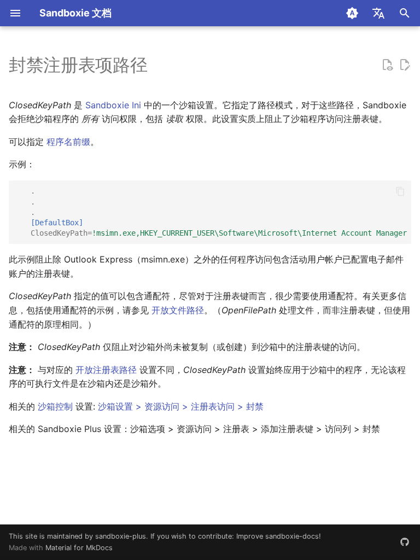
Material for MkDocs (79, 548)
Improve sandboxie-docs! (278, 536)
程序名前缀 (68, 141)
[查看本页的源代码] (387, 65)
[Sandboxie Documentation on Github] (404, 542)
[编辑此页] (404, 65)
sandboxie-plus (120, 536)
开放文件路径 (177, 310)
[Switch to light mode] (352, 13)
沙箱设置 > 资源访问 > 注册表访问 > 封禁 (181, 406)
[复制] (400, 191)
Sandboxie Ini (113, 105)
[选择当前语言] (378, 13)
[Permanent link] (158, 66)
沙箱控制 (55, 406)
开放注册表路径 (106, 369)
